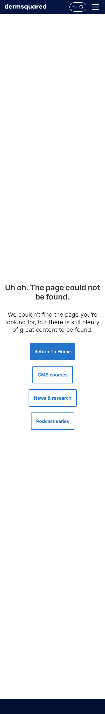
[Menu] (95, 7)
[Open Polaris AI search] (77, 7)
